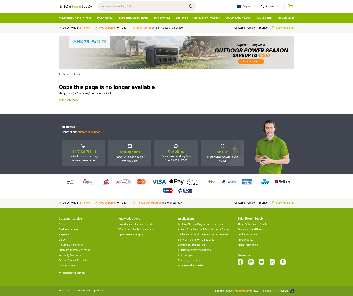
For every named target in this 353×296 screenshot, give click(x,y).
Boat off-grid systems (190, 260)
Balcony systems (187, 255)
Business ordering (69, 229)
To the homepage (69, 100)
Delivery (63, 239)
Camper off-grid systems (192, 244)
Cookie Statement (248, 234)
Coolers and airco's (238, 17)
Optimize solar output (130, 234)
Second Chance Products (73, 260)
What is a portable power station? (137, 229)
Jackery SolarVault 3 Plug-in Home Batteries (203, 234)
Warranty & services (70, 255)
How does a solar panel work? (135, 224)
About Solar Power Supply (252, 224)
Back (65, 74)
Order (62, 224)
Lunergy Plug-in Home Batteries (196, 239)
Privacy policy (245, 239)
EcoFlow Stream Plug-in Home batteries (200, 224)
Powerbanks (162, 17)
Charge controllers (206, 17)
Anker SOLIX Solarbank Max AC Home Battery (204, 229)
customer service (89, 132)
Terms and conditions (250, 229)
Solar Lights (264, 17)
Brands (263, 27)
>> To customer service (72, 272)
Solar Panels (105, 17)
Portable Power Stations (75, 17)
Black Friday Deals (248, 244)
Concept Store (67, 265)
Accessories (286, 17)
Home (77, 74)
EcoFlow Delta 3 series (190, 265)
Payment (64, 234)
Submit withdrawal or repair (74, 249)
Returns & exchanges (71, 244)
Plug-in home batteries (134, 17)
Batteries (182, 17)
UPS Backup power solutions (194, 249)
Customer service (244, 27)
